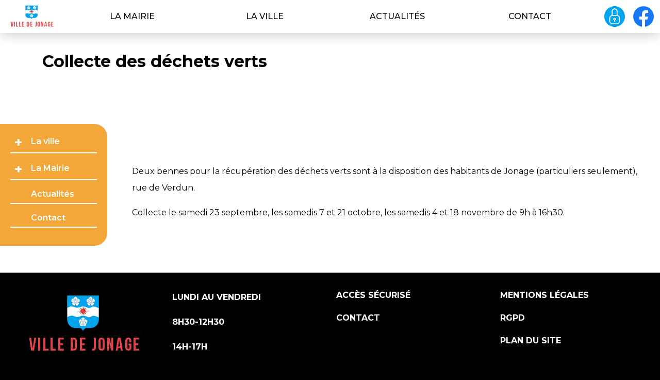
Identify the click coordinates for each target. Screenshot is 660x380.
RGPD (512, 318)
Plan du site (530, 340)
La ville (265, 16)
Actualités (397, 16)
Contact (529, 16)
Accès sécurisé (373, 295)
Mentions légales (544, 295)
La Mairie (132, 16)
